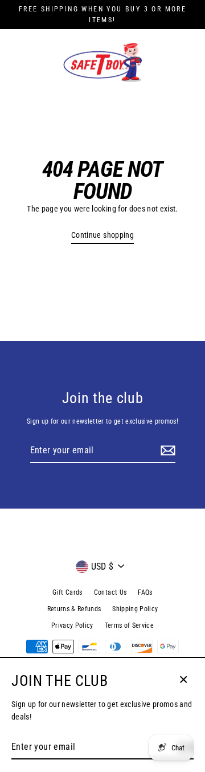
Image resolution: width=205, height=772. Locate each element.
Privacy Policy (72, 625)
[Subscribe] (166, 451)
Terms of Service (129, 625)
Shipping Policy (135, 609)
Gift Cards (67, 592)
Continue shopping (102, 234)
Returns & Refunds (74, 609)
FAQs (145, 592)
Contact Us (110, 592)
